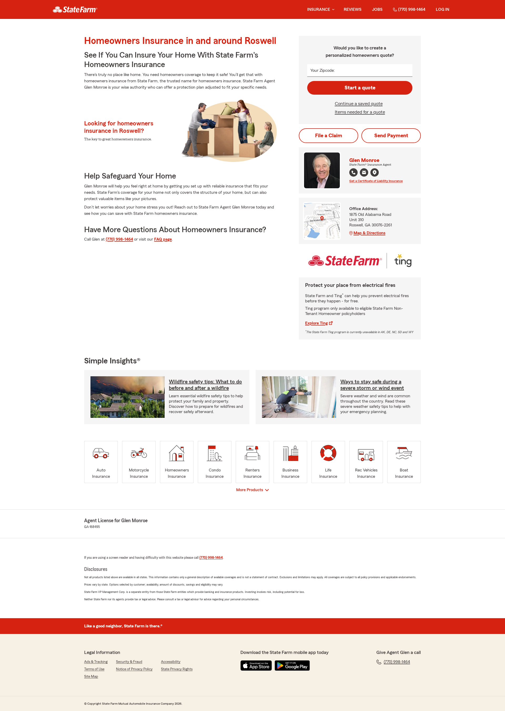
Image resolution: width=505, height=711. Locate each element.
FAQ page (163, 239)
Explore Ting (316, 323)
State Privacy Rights (177, 669)
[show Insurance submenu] (332, 9)
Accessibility (170, 662)
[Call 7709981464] (353, 172)
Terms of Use (94, 669)
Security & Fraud (129, 662)
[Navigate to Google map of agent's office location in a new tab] (374, 172)
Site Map (91, 676)
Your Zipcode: (322, 70)
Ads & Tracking (96, 662)
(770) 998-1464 (411, 9)
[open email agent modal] (364, 173)
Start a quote (360, 87)
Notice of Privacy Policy (134, 669)
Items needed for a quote (360, 112)
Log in (442, 9)
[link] (75, 9)
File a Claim (328, 135)
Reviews (352, 9)
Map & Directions (369, 233)
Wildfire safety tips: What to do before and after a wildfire (205, 385)
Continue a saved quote (359, 103)
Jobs (377, 9)
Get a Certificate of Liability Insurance (376, 180)
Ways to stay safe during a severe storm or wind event (372, 385)
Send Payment (391, 135)
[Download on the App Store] (256, 665)
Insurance (318, 9)
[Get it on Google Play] (292, 665)
